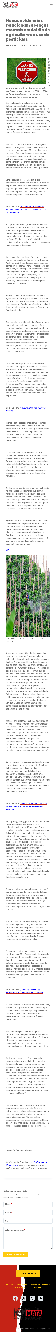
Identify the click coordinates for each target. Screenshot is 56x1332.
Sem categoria (34, 45)
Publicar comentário (15, 1254)
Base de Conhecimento (41, 1284)
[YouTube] (40, 1298)
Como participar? (22, 1288)
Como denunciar (28, 1273)
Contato (37, 1288)
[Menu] (51, 4)
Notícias (9, 1284)
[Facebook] (15, 1298)
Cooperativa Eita (46, 1329)
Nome (8, 1204)
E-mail (8, 1212)
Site (7, 1221)
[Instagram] (32, 1298)
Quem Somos (22, 1284)
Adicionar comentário (15, 1230)
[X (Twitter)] (23, 1298)
